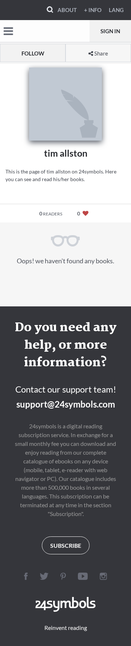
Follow (32, 53)
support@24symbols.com (65, 404)
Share (100, 53)
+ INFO (93, 10)
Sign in (110, 31)
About (67, 10)
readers (50, 213)
